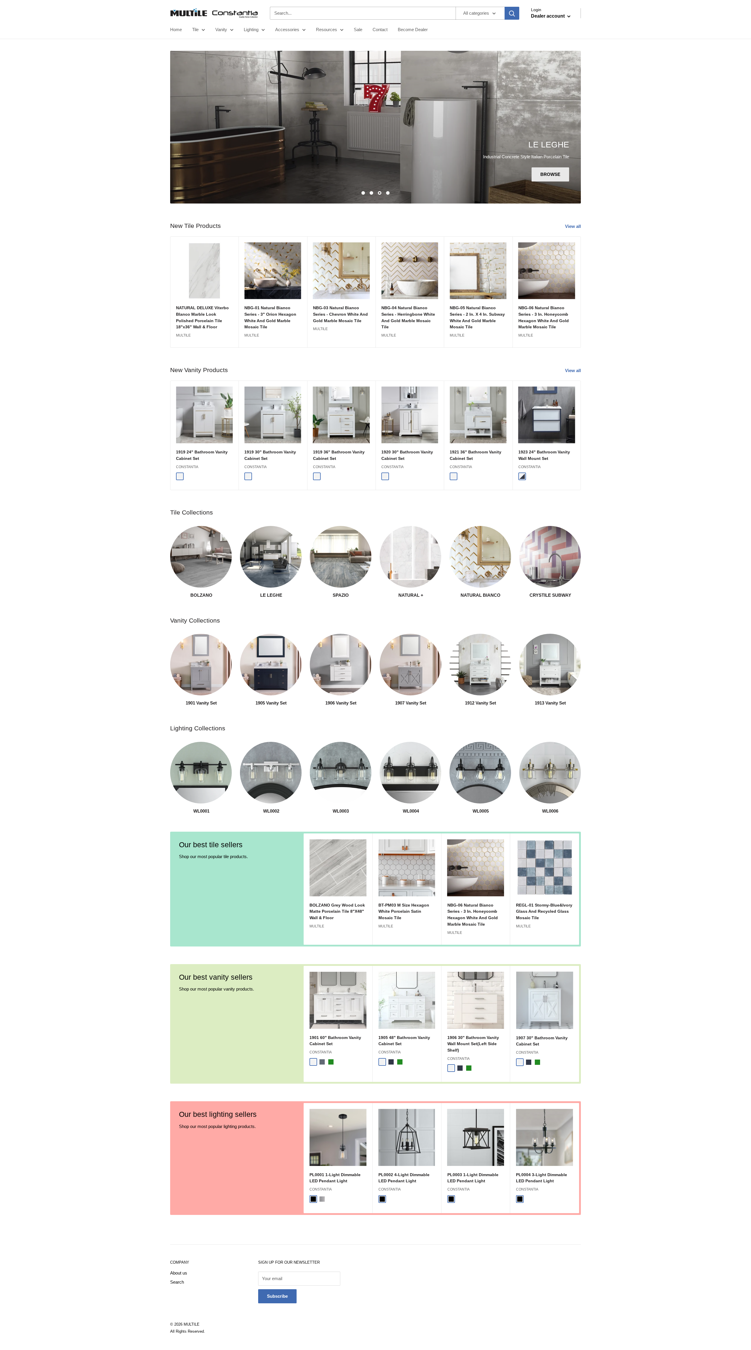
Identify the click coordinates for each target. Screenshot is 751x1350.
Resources (326, 29)
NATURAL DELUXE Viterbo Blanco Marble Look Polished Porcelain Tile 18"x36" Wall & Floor (202, 317)
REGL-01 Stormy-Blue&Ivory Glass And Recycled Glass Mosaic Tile (544, 911)
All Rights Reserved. (187, 1331)
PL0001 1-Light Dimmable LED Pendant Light (335, 1177)
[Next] (581, 292)
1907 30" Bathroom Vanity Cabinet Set (542, 1041)
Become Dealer (413, 29)
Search (177, 1282)
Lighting (251, 29)
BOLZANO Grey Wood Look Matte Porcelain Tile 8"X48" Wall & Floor (337, 911)
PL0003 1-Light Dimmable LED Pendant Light (472, 1177)
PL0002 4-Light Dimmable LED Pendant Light (403, 1177)
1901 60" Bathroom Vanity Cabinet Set (335, 1040)
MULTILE (183, 335)
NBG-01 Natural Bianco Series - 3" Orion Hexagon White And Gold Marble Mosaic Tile (270, 317)
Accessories (287, 29)
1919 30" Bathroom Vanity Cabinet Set (270, 455)
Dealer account (548, 16)
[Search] (512, 13)
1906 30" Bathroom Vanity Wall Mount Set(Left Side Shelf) (473, 1044)
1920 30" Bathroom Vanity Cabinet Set (407, 455)
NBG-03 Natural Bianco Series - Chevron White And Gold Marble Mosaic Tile (340, 314)
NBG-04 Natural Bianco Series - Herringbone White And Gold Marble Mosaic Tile (408, 317)
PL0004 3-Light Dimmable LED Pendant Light (541, 1177)
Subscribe (277, 1296)
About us (178, 1272)
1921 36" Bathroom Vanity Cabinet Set (475, 455)
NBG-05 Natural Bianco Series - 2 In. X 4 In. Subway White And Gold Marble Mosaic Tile (477, 317)
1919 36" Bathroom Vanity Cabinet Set (339, 455)
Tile (195, 29)
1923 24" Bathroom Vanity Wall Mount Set (544, 455)
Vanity (221, 29)
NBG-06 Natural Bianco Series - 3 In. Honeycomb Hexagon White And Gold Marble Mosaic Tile (543, 317)
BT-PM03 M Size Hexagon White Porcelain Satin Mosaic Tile (403, 911)
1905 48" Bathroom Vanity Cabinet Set (404, 1040)
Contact (380, 29)
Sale (358, 29)
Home (176, 29)
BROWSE (550, 174)
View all (573, 226)
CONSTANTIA (187, 467)
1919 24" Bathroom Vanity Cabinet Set (202, 455)
